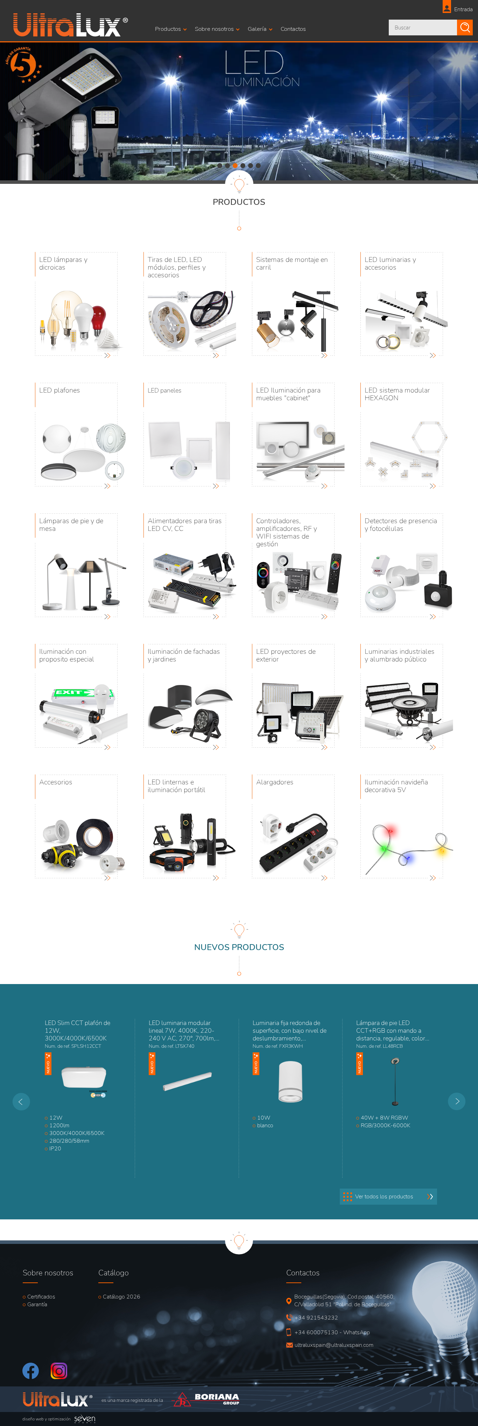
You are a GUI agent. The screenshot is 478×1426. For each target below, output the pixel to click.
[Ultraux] (70, 35)
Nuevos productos (239, 947)
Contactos (293, 29)
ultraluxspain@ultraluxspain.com (331, 1345)
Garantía (37, 1304)
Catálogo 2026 (121, 1297)
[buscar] (465, 27)
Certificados (41, 1297)
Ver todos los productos (384, 1196)
